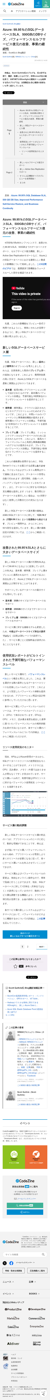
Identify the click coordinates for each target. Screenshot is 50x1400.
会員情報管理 (16, 1362)
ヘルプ (13, 1354)
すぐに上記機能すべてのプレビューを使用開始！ (31, 177)
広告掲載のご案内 (37, 1270)
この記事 (41, 918)
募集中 (31, 1061)
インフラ (43, 11)
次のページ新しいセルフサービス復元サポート (25, 934)
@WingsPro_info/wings (27, 1072)
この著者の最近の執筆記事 (28, 1085)
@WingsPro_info (24, 1070)
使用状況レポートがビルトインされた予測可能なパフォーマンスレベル (31, 144)
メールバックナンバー (26, 1198)
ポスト (10, 92)
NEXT (41, 946)
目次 (25, 102)
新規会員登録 (26, 1205)
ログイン (26, 1212)
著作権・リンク (16, 1358)
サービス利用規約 (17, 1373)
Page (9, 172)
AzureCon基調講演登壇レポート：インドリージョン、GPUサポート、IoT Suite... (25, 997)
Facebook (31, 1075)
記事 (28, 1067)
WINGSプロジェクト (28, 1039)
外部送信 (14, 1380)
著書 (23, 1067)
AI (12, 11)
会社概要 (14, 1369)
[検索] (5, 11)
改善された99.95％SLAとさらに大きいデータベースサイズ (31, 135)
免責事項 (14, 1365)
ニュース (7, 1281)
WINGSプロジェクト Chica (25, 56)
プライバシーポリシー (19, 1377)
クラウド (6, 66)
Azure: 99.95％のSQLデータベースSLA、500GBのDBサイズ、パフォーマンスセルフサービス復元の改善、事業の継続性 (31, 116)
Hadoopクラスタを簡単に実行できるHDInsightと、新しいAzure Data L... (22, 1004)
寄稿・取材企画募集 (13, 1270)
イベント (7, 1293)
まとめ (22, 182)
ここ (28, 532)
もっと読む (10, 1014)
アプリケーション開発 (26, 11)
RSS (39, 1067)
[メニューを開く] (4, 4)
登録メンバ (22, 1058)
